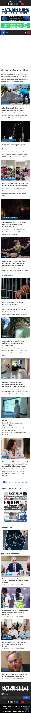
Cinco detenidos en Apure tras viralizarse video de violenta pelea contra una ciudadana (15, 612)
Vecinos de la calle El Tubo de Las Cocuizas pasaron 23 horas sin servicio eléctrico (14, 224)
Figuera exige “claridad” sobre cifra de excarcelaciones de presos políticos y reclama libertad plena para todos (15, 464)
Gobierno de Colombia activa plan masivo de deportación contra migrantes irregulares (15, 644)
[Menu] (7, 32)
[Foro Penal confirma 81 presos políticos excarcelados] (15, 288)
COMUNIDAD (14, 217)
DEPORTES (5, 256)
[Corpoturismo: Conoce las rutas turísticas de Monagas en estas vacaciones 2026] (15, 327)
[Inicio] (3, 32)
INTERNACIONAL (7, 574)
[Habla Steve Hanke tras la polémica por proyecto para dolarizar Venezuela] (15, 661)
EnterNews (16, 711)
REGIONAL (5, 140)
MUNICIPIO (12, 140)
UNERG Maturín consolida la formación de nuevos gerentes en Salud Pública (13, 423)
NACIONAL (5, 297)
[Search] (25, 32)
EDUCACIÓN (6, 416)
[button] (7, 32)
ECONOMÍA (6, 670)
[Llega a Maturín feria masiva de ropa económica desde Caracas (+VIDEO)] (15, 170)
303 (19, 482)
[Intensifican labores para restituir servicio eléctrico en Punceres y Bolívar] (15, 131)
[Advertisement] (15, 52)
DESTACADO (12, 178)
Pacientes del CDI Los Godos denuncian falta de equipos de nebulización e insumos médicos (13, 384)
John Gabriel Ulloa (19, 584)
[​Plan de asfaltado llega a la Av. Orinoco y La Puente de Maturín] (15, 94)
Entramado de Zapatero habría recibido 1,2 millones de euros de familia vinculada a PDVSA (15, 580)
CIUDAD (5, 103)
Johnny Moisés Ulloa (20, 113)
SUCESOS (5, 606)
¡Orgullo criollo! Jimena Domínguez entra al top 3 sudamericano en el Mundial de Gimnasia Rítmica (14, 263)
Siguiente (24, 482)
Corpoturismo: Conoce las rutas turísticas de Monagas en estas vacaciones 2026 (13, 343)
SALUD (11, 377)
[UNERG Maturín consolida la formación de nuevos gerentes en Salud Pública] (15, 407)
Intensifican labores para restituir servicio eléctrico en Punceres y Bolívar (13, 147)
